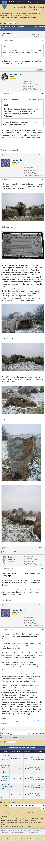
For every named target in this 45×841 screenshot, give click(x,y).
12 (20, 795)
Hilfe (43, 9)
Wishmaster (15, 74)
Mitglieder (39, 7)
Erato (10, 557)
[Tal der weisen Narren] (5, 5)
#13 (42, 179)
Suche (31, 7)
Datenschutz (10, 839)
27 (20, 769)
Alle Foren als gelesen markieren (12, 833)
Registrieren (32, 2)
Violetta (13, 795)
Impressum (3, 839)
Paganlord (13, 758)
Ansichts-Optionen (39, 26)
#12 (42, 93)
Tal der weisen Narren (7, 13)
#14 (42, 568)
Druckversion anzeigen (9, 802)
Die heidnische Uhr (4, 795)
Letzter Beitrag (34, 759)
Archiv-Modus (37, 831)
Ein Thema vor (19, 737)
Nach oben (27, 831)
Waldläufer (18, 552)
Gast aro (42, 796)
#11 (43, 40)
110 (20, 758)
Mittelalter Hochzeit (20, 839)
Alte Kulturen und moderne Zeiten (17, 15)
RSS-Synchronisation (31, 833)
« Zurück (10, 23)
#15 (42, 629)
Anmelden (23, 2)
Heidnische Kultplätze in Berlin (5, 778)
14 (20, 778)
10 (20, 786)
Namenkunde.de (40, 839)
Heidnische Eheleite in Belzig (5, 787)
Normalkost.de (31, 839)
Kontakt (3, 831)
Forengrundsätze (21, 7)
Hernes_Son (17, 160)
